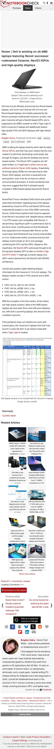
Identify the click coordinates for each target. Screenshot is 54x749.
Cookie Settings (19, 740)
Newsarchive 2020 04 (37, 700)
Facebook (47, 689)
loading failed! (6, 714)
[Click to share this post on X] (33, 626)
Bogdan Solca (8, 137)
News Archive (22, 700)
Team (22, 736)
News (28, 7)
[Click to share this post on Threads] (19, 626)
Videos (38, 7)
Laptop (6, 141)
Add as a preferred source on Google (29, 620)
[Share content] (6, 627)
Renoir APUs (8, 150)
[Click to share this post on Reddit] (39, 626)
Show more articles (27, 573)
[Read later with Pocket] (46, 626)
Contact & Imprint (11, 736)
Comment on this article (15, 590)
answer (26, 581)
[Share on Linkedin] (27, 631)
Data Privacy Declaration (38, 736)
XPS (29, 141)
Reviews (17, 7)
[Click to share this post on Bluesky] (26, 626)
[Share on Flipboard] (20, 631)
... (51, 7)
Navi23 (20, 247)
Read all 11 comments (11, 581)
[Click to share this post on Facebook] (12, 626)
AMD (39, 138)
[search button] (44, 3)
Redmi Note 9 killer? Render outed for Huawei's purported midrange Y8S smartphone (15, 606)
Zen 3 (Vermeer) (18, 141)
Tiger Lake (13, 332)
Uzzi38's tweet (9, 415)
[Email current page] (33, 632)
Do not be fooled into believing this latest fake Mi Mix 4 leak (38, 603)
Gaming (47, 138)
